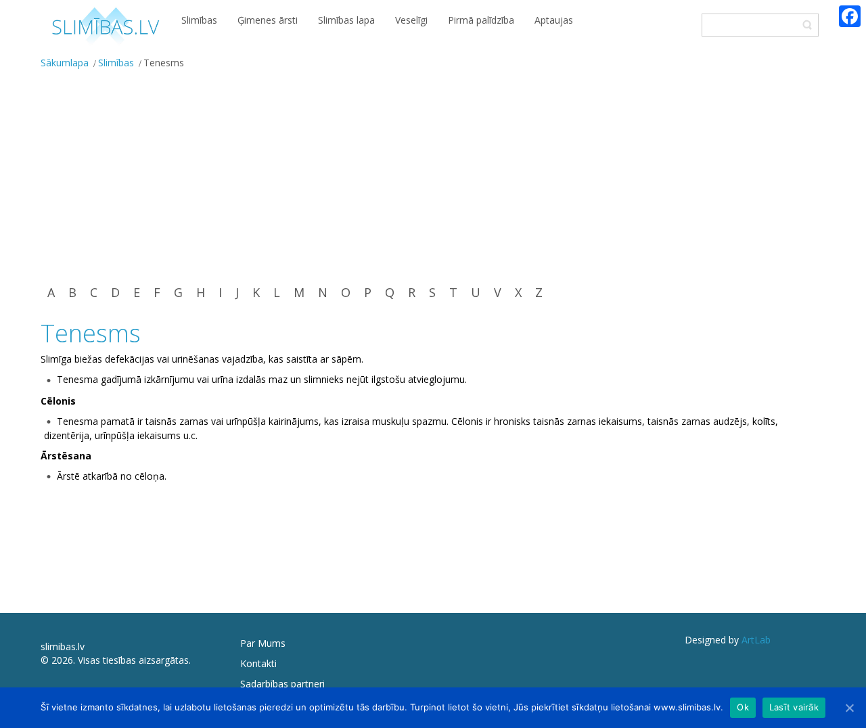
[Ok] (849, 707)
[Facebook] (849, 16)
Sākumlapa (65, 62)
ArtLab (756, 639)
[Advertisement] (433, 176)
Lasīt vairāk (794, 707)
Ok (743, 707)
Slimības (116, 62)
